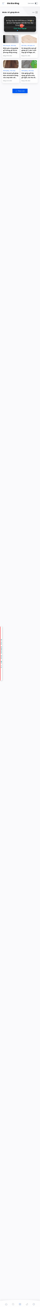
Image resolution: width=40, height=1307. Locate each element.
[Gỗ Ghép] (13, 45)
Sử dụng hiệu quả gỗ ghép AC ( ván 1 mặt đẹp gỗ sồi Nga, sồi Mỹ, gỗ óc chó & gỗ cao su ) (28, 50)
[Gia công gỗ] (6, 45)
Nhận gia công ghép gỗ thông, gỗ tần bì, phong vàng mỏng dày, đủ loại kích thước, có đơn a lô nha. (10, 50)
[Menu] (3, 3)
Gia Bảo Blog (13, 3)
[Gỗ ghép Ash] (31, 45)
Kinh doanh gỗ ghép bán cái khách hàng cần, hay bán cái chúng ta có (10, 75)
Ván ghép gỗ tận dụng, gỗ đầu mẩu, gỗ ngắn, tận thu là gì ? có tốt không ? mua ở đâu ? (28, 75)
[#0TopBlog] (6, 70)
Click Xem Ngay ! (20, 28)
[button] (6, 1304)
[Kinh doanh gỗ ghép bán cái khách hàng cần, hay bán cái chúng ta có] (11, 64)
